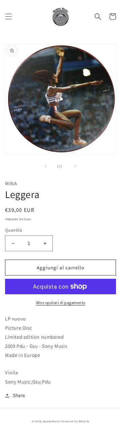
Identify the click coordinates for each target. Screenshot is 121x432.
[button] (8, 16)
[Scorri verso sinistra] (45, 166)
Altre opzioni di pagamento (60, 302)
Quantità (13, 230)
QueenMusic (51, 421)
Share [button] (19, 395)
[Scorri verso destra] (75, 166)
